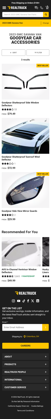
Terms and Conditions (25, 411)
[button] (25, 356)
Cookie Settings (37, 406)
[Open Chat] (36, 7)
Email (5, 322)
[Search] (46, 14)
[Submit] (45, 327)
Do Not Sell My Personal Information (26, 402)
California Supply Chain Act (18, 406)
